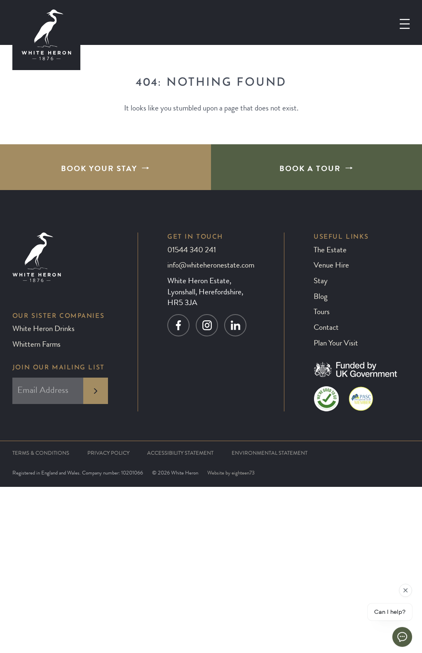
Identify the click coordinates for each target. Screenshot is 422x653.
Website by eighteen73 (231, 473)
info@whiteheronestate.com (210, 266)
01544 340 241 (191, 251)
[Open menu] (405, 24)
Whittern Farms (36, 345)
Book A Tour (310, 170)
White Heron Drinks (43, 330)
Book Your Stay (99, 170)
